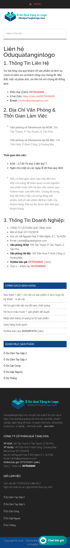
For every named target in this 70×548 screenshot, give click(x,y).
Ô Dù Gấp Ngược (13, 372)
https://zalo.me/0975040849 (39, 96)
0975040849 (26, 462)
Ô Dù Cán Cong (12, 365)
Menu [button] (37, 4)
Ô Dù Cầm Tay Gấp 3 (15, 359)
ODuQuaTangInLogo (26, 16)
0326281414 (29, 331)
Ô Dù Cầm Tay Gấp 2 (15, 353)
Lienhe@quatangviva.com (33, 100)
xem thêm (49, 426)
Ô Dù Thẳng (10, 378)
